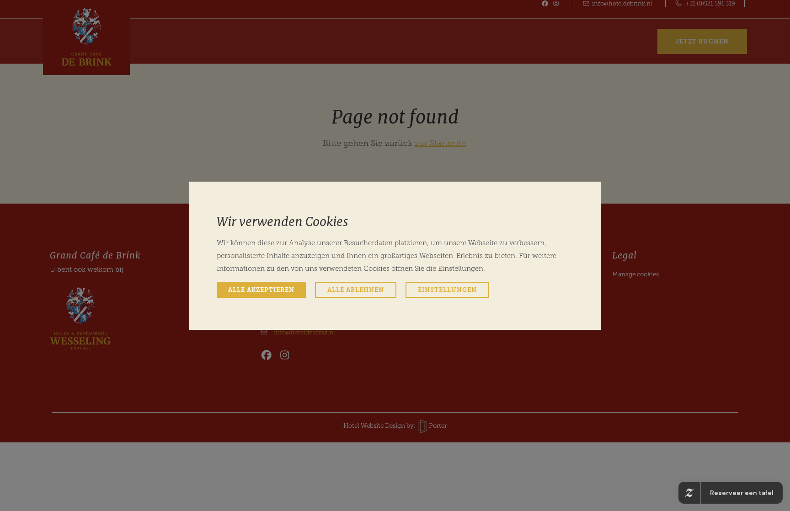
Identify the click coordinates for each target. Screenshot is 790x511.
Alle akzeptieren (261, 289)
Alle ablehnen (355, 289)
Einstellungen (447, 289)
